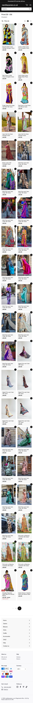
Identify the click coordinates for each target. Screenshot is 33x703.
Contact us (3, 659)
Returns (18, 659)
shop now (16, 695)
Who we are (4, 657)
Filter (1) (6, 21)
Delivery (18, 657)
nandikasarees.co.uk (10, 5)
